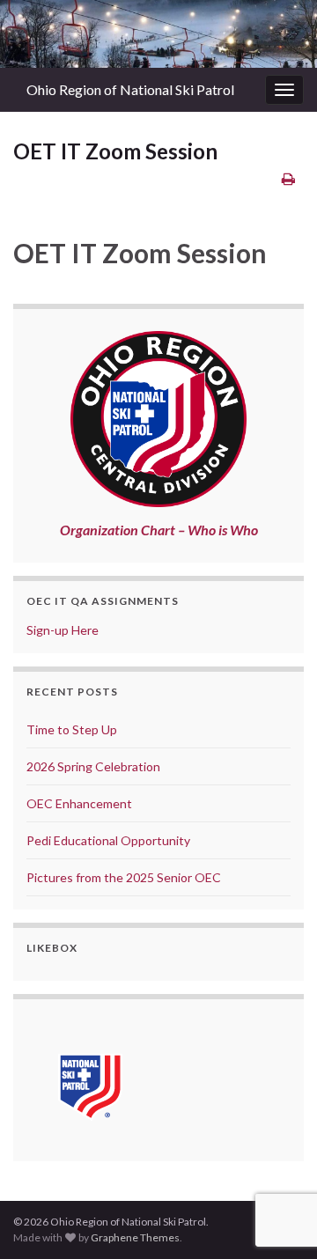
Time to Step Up (71, 729)
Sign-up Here (62, 629)
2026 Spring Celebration (93, 766)
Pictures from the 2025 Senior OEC (123, 877)
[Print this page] (288, 178)
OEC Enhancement (79, 803)
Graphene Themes (135, 1237)
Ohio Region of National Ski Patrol (130, 89)
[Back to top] (277, 1154)
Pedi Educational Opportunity (108, 840)
